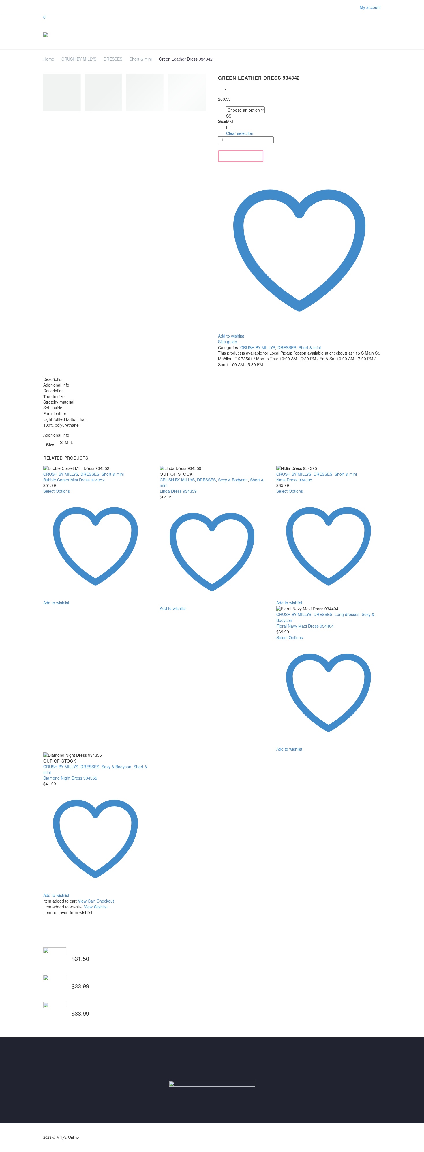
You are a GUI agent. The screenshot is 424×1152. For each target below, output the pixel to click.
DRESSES (113, 59)
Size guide (227, 342)
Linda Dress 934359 (178, 491)
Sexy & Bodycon (233, 480)
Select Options (56, 491)
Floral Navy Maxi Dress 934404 (305, 626)
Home (48, 59)
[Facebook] (46, 7)
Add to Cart (241, 156)
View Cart (86, 901)
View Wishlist (96, 907)
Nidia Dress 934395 (294, 480)
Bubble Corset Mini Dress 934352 (74, 480)
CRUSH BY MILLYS (78, 59)
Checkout (105, 901)
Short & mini (141, 59)
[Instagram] (54, 7)
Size (222, 121)
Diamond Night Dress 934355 (70, 778)
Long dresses (347, 614)
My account (370, 7)
